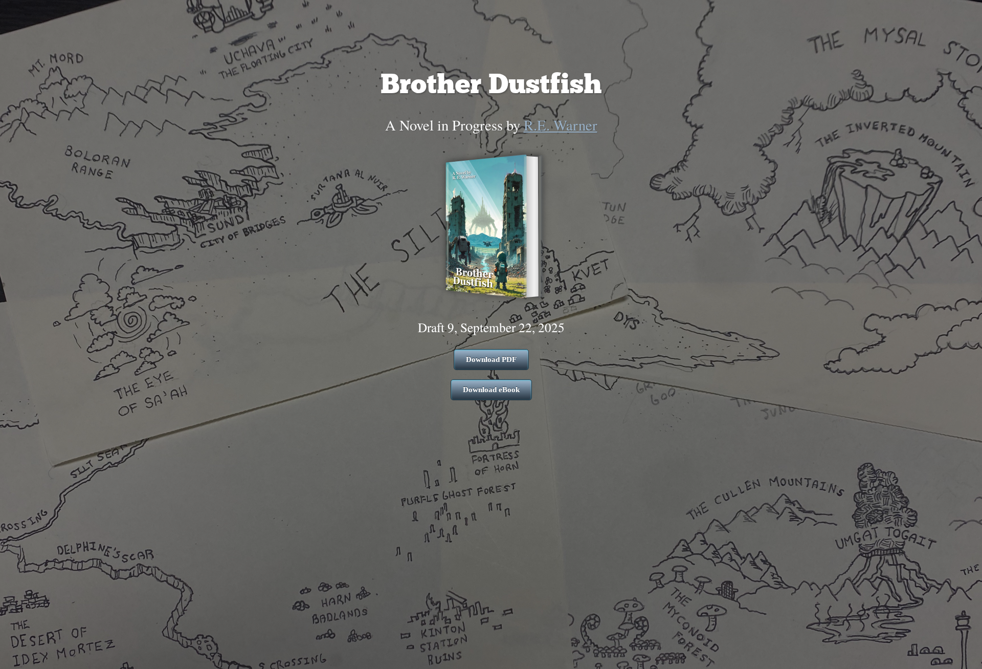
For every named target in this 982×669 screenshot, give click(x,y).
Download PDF (491, 359)
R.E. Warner (560, 125)
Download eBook (491, 389)
